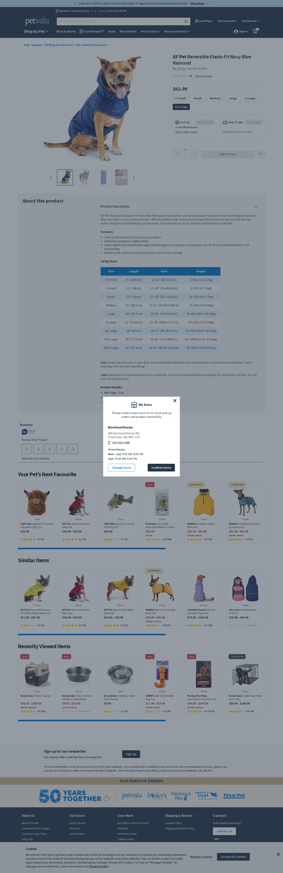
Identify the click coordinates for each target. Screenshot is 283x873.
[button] (174, 400)
